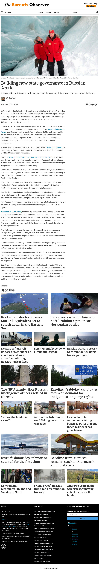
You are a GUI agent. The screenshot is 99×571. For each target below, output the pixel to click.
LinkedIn (74, 541)
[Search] (97, 12)
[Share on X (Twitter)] (90, 104)
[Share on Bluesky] (96, 104)
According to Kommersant (11, 212)
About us (4, 519)
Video (40, 12)
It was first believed (54, 147)
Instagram (75, 536)
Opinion (56, 12)
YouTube (74, 544)
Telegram (75, 539)
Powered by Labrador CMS (49, 568)
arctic (4, 286)
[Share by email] (93, 104)
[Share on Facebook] (87, 104)
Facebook (75, 534)
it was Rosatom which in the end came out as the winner (30, 157)
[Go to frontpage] (27, 5)
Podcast (48, 12)
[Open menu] (2, 12)
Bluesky (74, 529)
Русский (7, 12)
